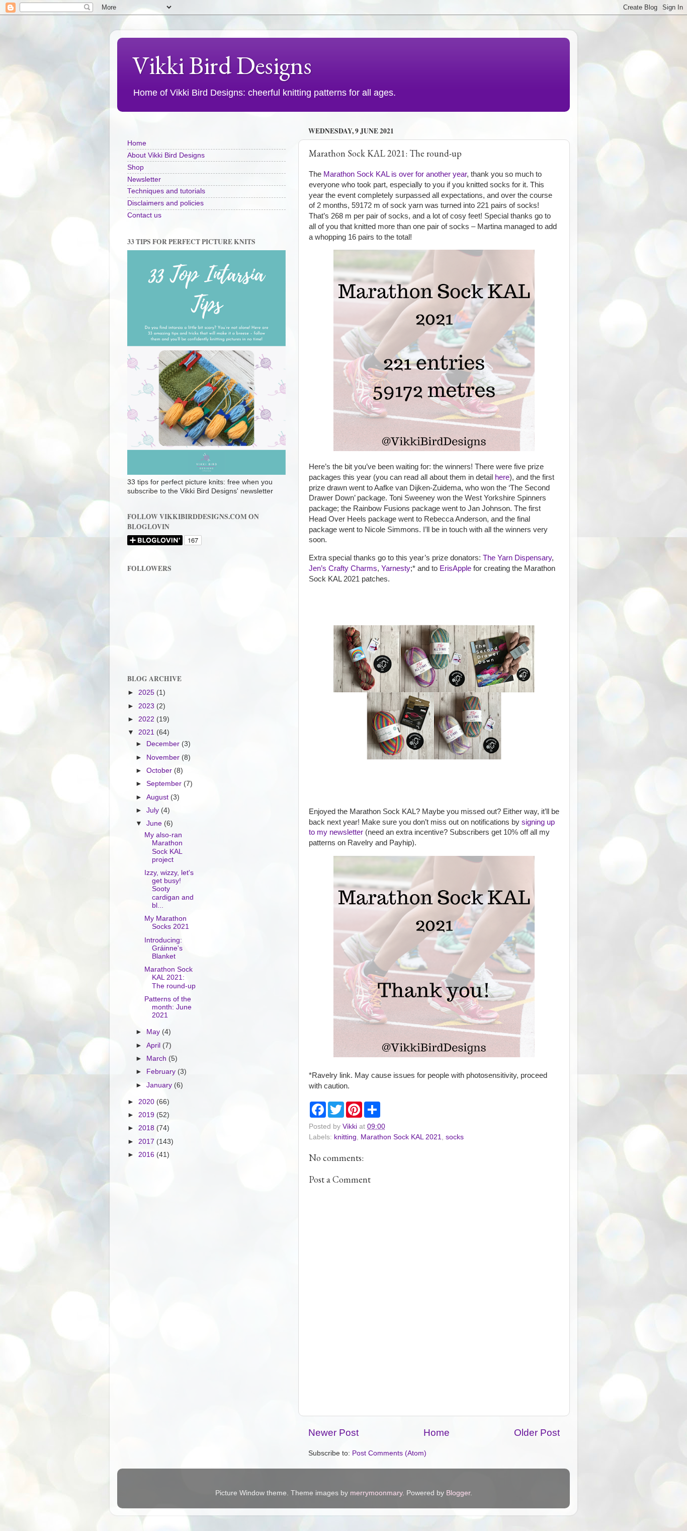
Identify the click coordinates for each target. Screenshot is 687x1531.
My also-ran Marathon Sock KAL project (163, 847)
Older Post (537, 1432)
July (153, 810)
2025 (147, 692)
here (502, 477)
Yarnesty (395, 568)
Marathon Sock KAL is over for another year (395, 174)
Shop (135, 167)
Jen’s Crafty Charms (343, 568)
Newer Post (333, 1432)
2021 (147, 732)
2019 (147, 1115)
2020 (147, 1102)
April (154, 1045)
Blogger (458, 1493)
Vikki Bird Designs (222, 65)
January (160, 1085)
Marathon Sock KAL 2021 (401, 1137)
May (154, 1032)
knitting (345, 1137)
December (164, 744)
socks (455, 1137)
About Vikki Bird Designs (166, 155)
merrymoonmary (376, 1493)
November (164, 757)
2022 (147, 719)
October (160, 770)
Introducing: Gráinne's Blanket (163, 948)
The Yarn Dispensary (517, 558)
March (157, 1058)
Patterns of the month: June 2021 (168, 1007)
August (158, 797)
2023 (147, 706)
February (162, 1071)
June (155, 823)
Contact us (144, 215)
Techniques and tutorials (166, 191)
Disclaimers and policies (165, 203)
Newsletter (144, 179)
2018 (147, 1128)
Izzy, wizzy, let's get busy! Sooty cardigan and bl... (169, 889)
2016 (147, 1154)
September (165, 783)
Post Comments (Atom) (389, 1453)
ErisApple (455, 568)
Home (436, 1432)
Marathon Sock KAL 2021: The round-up (170, 977)
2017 (147, 1141)
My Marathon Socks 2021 (166, 922)
